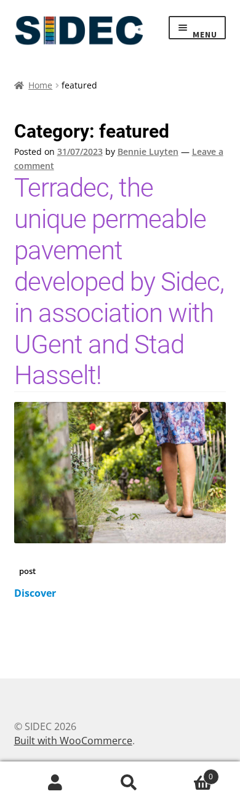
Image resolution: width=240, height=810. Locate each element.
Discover (35, 593)
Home (40, 85)
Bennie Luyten (148, 151)
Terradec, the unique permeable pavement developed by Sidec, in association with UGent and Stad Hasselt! (119, 281)
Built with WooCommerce (73, 740)
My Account (55, 783)
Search (129, 783)
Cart (189, 772)
